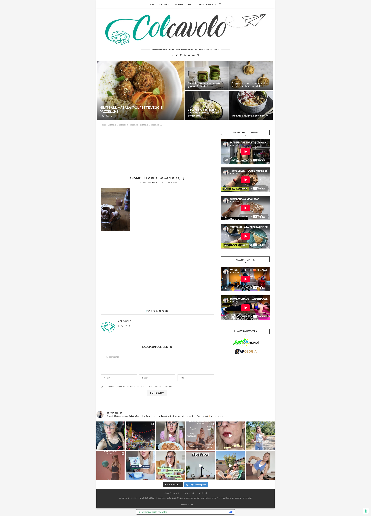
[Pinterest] (185, 55)
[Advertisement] (157, 150)
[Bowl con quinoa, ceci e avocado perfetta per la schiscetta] (207, 105)
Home (152, 4)
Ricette (163, 4)
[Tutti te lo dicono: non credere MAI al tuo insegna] (110, 465)
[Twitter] (177, 55)
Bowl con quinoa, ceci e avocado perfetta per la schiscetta (202, 112)
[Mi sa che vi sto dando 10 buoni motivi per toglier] (200, 435)
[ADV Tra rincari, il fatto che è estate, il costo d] (230, 465)
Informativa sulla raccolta (153, 511)
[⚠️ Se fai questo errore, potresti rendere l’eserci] (260, 465)
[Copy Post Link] (163, 310)
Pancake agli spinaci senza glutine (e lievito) (204, 85)
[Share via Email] (167, 310)
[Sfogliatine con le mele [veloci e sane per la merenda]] (251, 75)
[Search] (220, 4)
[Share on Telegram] (160, 310)
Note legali (189, 493)
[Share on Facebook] (151, 310)
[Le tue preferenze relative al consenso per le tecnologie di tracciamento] (366, 511)
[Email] (193, 55)
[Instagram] (181, 55)
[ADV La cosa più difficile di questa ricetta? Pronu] (140, 465)
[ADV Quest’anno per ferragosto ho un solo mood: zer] (170, 465)
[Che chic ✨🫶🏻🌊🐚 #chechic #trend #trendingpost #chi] (110, 435)
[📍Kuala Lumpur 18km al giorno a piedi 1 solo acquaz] (140, 435)
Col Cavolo (107, 116)
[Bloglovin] (198, 55)
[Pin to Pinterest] (154, 310)
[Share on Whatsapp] (157, 310)
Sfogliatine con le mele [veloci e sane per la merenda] (250, 85)
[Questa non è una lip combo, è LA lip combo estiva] (230, 435)
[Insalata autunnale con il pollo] (251, 105)
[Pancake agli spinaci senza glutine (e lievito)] (207, 75)
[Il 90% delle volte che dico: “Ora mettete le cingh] (200, 465)
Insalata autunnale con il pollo (250, 115)
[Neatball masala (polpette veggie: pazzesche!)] (140, 90)
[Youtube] (189, 55)
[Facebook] (172, 55)
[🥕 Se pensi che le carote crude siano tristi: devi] (170, 435)
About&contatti (208, 4)
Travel (191, 4)
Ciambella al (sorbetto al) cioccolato (123, 124)
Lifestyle (178, 4)
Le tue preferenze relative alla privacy (198, 511)
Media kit (203, 493)
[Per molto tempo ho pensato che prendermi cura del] (260, 435)
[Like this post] (149, 310)
